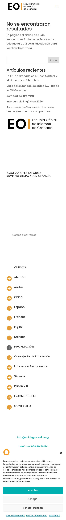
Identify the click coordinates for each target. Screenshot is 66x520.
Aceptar (33, 490)
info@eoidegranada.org (33, 437)
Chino (18, 297)
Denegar (33, 499)
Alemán (19, 277)
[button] (61, 452)
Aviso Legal (54, 515)
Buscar (54, 60)
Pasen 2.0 (21, 386)
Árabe (18, 287)
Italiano (19, 337)
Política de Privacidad (36, 515)
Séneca (19, 376)
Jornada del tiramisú (20, 96)
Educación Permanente (31, 366)
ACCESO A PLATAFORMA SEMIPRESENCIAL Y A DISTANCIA (29, 174)
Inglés (18, 327)
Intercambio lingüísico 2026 (25, 101)
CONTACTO (22, 406)
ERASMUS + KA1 (25, 396)
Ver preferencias (33, 507)
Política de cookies (15, 515)
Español (19, 307)
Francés (19, 317)
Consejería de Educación (32, 356)
